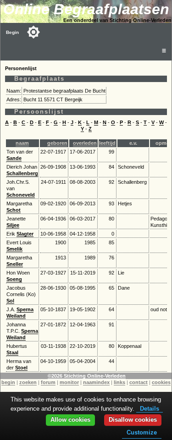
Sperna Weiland (19, 313)
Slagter (25, 233)
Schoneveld (20, 195)
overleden (85, 143)
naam (22, 143)
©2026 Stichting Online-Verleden (87, 376)
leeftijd (107, 143)
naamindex (96, 382)
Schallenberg (22, 173)
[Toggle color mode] (33, 32)
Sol (10, 300)
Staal (12, 352)
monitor (69, 382)
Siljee (12, 225)
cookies (161, 382)
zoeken (28, 382)
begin (8, 382)
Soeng (14, 279)
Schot (13, 210)
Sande (14, 158)
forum (48, 382)
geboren (57, 143)
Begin (12, 32)
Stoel (21, 367)
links (119, 382)
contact (138, 382)
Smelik (14, 249)
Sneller (14, 264)
